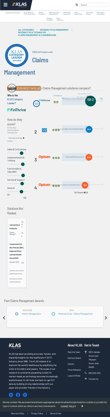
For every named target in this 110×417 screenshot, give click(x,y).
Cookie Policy (68, 406)
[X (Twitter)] (25, 395)
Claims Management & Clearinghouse (37, 35)
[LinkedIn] (11, 395)
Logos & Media (74, 375)
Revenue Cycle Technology (32, 32)
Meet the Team (74, 352)
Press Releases (74, 369)
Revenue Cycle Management (54, 29)
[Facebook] (18, 395)
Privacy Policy (37, 413)
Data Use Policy (17, 413)
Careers (71, 364)
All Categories (26, 29)
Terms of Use (55, 413)
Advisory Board (74, 358)
